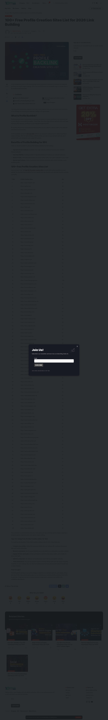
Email (35, 358)
